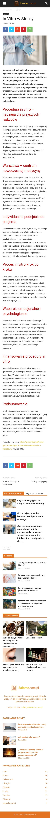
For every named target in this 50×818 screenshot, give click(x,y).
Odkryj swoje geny (39, 481)
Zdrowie (19, 10)
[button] (46, 3)
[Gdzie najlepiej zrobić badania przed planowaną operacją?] (9, 516)
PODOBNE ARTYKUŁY (13, 494)
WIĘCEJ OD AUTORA (34, 494)
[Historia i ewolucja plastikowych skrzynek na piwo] (36, 655)
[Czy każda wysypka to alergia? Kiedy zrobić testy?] (9, 503)
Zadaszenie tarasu (34, 638)
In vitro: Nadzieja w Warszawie (11, 483)
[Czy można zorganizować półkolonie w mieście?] (9, 591)
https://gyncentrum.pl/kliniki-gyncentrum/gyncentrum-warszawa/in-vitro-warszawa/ (23, 445)
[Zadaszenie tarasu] (36, 628)
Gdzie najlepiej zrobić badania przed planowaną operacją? (30, 516)
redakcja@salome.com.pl (31, 707)
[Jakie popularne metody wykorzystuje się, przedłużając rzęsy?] (13, 655)
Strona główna (8, 10)
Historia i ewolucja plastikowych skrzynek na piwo (36, 667)
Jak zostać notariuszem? (29, 737)
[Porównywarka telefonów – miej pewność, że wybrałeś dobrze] (9, 727)
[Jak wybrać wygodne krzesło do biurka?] (9, 565)
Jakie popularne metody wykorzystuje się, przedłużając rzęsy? (13, 667)
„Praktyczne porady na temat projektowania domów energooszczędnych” (30, 752)
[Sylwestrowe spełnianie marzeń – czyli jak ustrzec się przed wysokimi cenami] (9, 604)
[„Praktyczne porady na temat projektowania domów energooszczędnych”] (9, 753)
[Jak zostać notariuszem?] (9, 740)
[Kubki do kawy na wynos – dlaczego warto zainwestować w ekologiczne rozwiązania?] (13, 628)
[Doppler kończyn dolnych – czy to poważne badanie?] (9, 578)
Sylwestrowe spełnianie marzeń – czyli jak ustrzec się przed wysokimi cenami (32, 603)
